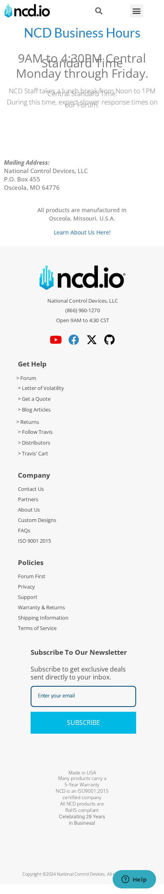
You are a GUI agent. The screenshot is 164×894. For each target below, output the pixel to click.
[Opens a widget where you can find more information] (134, 880)
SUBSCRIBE (83, 722)
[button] (136, 11)
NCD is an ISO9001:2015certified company (82, 794)
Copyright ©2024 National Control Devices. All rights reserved (82, 874)
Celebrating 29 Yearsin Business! (82, 819)
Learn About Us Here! (82, 232)
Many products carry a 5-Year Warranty (82, 781)
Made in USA (82, 772)
